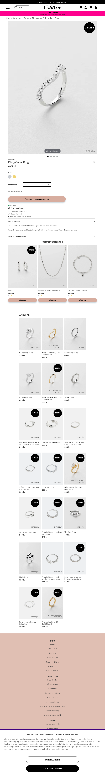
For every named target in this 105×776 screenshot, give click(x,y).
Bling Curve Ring (52, 18)
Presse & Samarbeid (52, 715)
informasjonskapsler (59, 749)
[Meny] (8, 7)
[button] (87, 7)
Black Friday (52, 680)
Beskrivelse (14, 222)
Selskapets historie (52, 693)
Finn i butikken (17, 208)
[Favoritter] (92, 7)
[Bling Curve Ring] (10, 176)
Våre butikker (52, 684)
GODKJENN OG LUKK (52, 768)
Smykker (17, 18)
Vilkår (52, 644)
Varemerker (52, 689)
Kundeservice (52, 729)
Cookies (52, 653)
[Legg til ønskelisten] (94, 162)
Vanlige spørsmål (52, 724)
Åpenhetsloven (52, 702)
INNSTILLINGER (52, 760)
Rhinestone (37, 18)
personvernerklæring (21, 749)
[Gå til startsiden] (52, 7)
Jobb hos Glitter (52, 662)
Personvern (52, 649)
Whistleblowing (52, 711)
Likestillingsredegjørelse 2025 (52, 706)
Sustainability (52, 697)
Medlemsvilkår (52, 658)
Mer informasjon (17, 236)
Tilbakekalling (52, 666)
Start (8, 18)
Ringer (26, 18)
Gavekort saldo (52, 671)
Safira (11, 159)
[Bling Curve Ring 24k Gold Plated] (15, 176)
